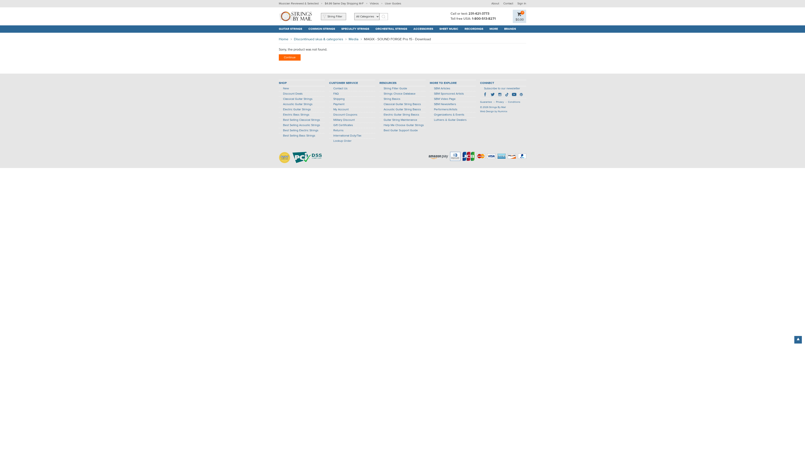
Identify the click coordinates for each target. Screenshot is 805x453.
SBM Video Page (445, 99)
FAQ (336, 93)
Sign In (521, 3)
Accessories (423, 28)
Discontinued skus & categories (318, 39)
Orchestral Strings (391, 28)
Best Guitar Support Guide (401, 130)
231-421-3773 (479, 14)
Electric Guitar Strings (297, 109)
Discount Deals (293, 93)
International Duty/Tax (347, 135)
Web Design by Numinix (493, 111)
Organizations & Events (449, 114)
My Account (341, 109)
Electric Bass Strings (296, 114)
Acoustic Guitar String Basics (402, 109)
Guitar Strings (290, 28)
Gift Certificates (343, 125)
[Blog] (521, 95)
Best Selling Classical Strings (301, 119)
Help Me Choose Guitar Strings (404, 125)
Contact (508, 3)
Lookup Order (342, 140)
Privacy (500, 102)
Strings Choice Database (399, 93)
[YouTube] (514, 95)
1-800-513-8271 (484, 19)
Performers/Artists (445, 109)
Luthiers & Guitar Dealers (450, 119)
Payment (338, 104)
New (286, 88)
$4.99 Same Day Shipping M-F (344, 3)
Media (353, 39)
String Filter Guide (395, 88)
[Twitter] (492, 95)
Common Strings (321, 28)
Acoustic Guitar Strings (298, 104)
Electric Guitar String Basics (401, 114)
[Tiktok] (507, 95)
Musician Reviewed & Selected (299, 3)
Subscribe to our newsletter (502, 88)
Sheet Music (448, 28)
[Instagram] (500, 95)
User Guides (393, 3)
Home (283, 39)
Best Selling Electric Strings (300, 130)
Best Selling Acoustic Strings (301, 125)
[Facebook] (485, 95)
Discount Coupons (345, 114)
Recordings (474, 28)
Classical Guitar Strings (298, 99)
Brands (510, 28)
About (495, 3)
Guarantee (486, 102)
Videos (374, 3)
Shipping (339, 99)
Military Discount (344, 119)
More (493, 28)
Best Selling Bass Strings (299, 135)
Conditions (514, 102)
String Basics (392, 99)
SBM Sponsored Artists (449, 93)
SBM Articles (442, 88)
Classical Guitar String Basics (402, 104)
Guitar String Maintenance (400, 119)
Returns (338, 130)
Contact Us (340, 88)
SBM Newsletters (445, 104)
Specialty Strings (355, 28)
